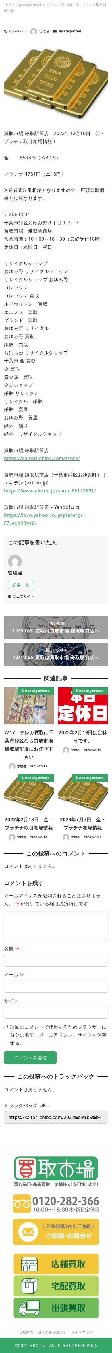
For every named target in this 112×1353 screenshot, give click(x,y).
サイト (11, 1001)
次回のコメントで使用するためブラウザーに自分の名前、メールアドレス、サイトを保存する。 (58, 1035)
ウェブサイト (23, 596)
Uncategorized (69, 31)
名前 (11, 948)
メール (14, 974)
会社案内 (26, 1332)
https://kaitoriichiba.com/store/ (42, 458)
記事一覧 (20, 585)
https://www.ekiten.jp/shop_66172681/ (50, 491)
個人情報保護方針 (52, 1332)
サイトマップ (82, 1332)
